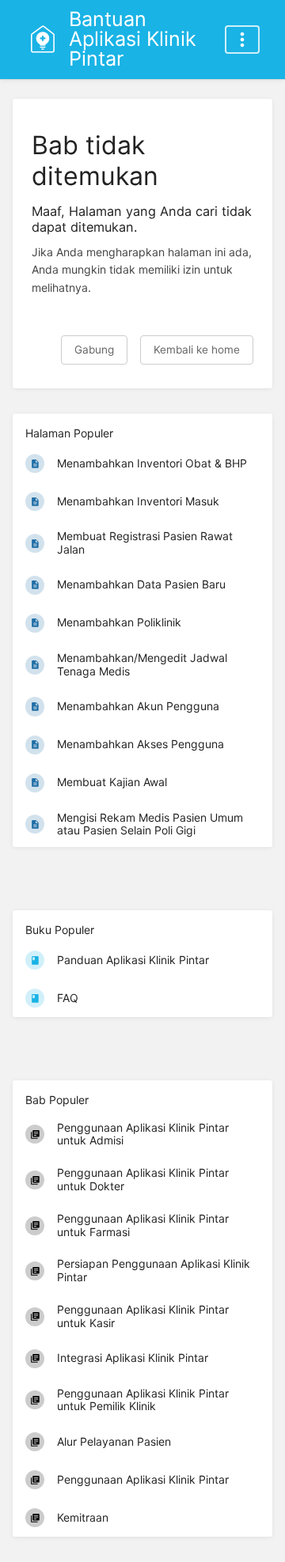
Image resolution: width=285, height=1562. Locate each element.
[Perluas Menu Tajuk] (242, 39)
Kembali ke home (197, 349)
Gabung (94, 349)
